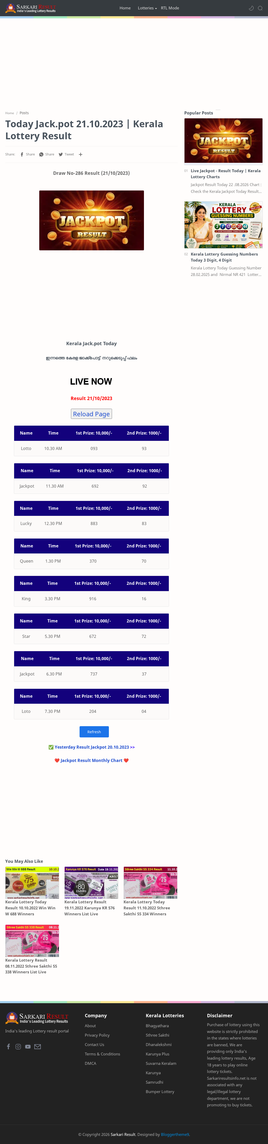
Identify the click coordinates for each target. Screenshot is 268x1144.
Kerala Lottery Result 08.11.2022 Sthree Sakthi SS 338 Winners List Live (31, 966)
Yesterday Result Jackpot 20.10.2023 (92, 747)
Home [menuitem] (125, 7)
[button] (251, 8)
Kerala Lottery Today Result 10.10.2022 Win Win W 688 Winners (30, 907)
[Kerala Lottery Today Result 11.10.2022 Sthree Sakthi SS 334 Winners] (150, 883)
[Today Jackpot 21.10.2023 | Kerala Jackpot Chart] (91, 220)
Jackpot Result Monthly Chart (91, 760)
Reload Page (91, 413)
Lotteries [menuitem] (146, 7)
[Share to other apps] (80, 154)
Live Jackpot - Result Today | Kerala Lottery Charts (226, 173)
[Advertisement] (134, 62)
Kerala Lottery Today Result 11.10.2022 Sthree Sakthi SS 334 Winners (147, 907)
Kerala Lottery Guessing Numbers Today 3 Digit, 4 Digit (224, 257)
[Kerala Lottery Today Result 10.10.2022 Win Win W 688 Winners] (32, 883)
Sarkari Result (123, 1134)
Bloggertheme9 (175, 1134)
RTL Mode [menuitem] (170, 7)
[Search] (260, 8)
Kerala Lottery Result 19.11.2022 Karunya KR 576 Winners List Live (89, 907)
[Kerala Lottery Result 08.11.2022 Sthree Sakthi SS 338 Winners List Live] (32, 941)
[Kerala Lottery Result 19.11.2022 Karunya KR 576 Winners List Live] (91, 883)
